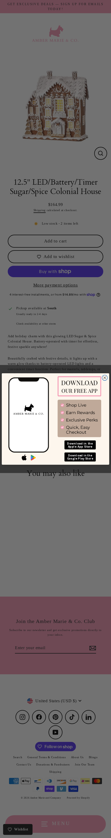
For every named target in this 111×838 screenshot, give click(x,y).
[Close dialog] (104, 378)
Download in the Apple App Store (80, 445)
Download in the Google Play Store (80, 457)
